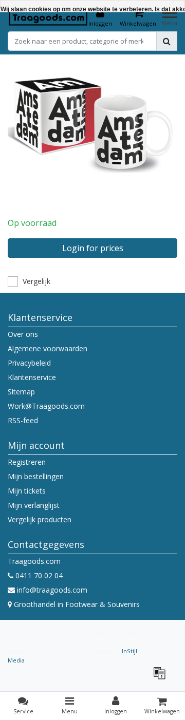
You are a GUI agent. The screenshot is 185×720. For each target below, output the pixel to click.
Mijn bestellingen (36, 476)
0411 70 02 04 (38, 575)
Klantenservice (32, 377)
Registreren (27, 462)
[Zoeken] (167, 41)
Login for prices (92, 248)
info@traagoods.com (52, 590)
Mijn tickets (27, 491)
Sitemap (21, 391)
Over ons (23, 334)
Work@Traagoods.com (46, 406)
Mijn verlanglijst (34, 505)
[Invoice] (161, 678)
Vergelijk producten (39, 519)
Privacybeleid (29, 363)
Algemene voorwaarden (47, 348)
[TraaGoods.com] (48, 17)
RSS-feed (23, 420)
